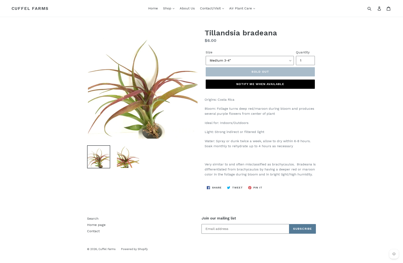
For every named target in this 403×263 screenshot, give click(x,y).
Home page (96, 225)
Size (209, 52)
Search (92, 218)
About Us (187, 8)
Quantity (303, 52)
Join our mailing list (219, 218)
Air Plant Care (241, 8)
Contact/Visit (211, 8)
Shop (167, 8)
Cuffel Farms (30, 8)
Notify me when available (260, 84)
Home (153, 8)
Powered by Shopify (134, 249)
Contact (93, 231)
